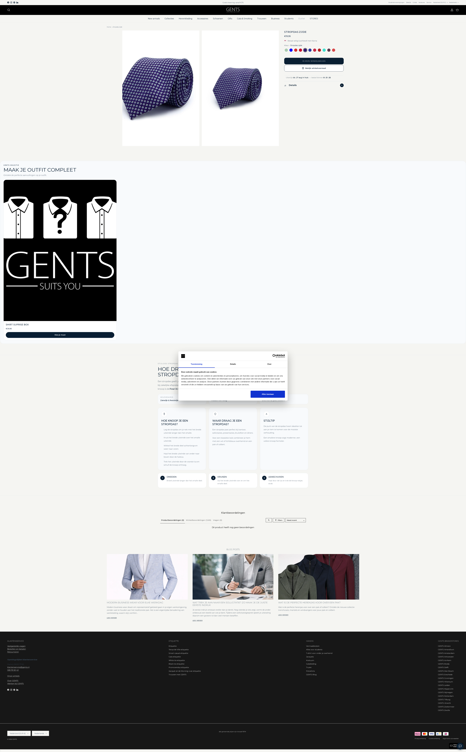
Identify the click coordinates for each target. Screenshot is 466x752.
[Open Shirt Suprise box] (60, 260)
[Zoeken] (8, 9)
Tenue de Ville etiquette (179, 649)
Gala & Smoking (244, 18)
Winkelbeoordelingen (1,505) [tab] (198, 520)
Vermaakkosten (312, 646)
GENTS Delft (443, 667)
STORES (314, 18)
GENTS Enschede (445, 674)
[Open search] (269, 520)
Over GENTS (12, 681)
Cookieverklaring (434, 738)
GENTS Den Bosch (446, 671)
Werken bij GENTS (15, 683)
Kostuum (310, 660)
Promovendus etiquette (179, 667)
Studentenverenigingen (396, 2)
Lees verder (112, 618)
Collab (415, 2)
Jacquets (310, 657)
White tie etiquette (177, 660)
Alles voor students (314, 649)
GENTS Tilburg (444, 699)
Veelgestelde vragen (16, 646)
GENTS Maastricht (445, 689)
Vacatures (422, 2)
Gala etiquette (175, 657)
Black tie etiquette (176, 664)
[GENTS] (233, 10)
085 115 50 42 (13, 670)
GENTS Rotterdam (446, 696)
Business (275, 18)
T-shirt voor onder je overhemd (319, 653)
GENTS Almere (444, 646)
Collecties (169, 18)
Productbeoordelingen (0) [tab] (172, 520)
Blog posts (233, 549)
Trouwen (261, 18)
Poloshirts (310, 671)
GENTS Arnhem (444, 660)
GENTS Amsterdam (446, 653)
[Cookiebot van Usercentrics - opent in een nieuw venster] (274, 356)
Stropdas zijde (117, 27)
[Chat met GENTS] (460, 746)
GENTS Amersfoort (446, 649)
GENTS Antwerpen (446, 657)
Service (429, 2)
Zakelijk (408, 2)
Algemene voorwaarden (451, 738)
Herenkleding (185, 18)
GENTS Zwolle (444, 710)
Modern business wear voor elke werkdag (135, 602)
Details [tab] (233, 364)
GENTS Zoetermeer (446, 707)
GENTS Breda (443, 664)
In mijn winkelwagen (313, 61)
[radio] (286, 50)
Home (109, 27)
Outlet (301, 18)
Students (288, 18)
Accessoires (202, 18)
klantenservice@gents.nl (18, 667)
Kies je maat (60, 335)
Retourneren (13, 652)
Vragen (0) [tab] (217, 520)
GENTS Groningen (445, 678)
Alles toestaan (268, 394)
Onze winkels (13, 676)
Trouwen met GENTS (177, 674)
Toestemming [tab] (196, 364)
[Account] (451, 9)
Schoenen (218, 18)
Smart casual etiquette (178, 653)
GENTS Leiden (444, 685)
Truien (309, 667)
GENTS (14, 739)
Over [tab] (269, 364)
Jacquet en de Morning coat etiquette (185, 671)
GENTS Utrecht (444, 703)
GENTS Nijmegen (445, 692)
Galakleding (311, 664)
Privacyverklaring (420, 738)
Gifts (230, 18)
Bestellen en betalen (16, 649)
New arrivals (154, 18)
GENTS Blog (311, 674)
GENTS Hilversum (445, 682)
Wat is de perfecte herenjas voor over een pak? (309, 602)
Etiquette (173, 646)
